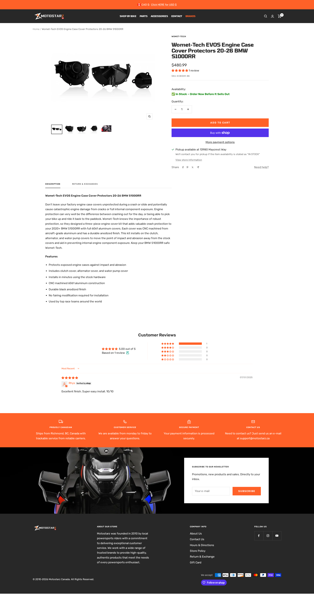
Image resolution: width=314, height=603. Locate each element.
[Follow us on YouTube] (276, 535)
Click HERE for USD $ (164, 4)
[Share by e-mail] (198, 167)
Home (36, 29)
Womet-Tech (179, 36)
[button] (180, 70)
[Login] (272, 16)
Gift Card (195, 562)
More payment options (220, 142)
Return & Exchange (202, 556)
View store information (188, 159)
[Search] (265, 16)
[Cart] (279, 16)
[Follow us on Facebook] (258, 535)
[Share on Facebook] (183, 167)
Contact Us (197, 539)
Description (52, 184)
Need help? (261, 167)
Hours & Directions (202, 545)
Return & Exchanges (85, 184)
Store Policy (197, 550)
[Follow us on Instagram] (267, 535)
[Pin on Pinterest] (187, 167)
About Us (196, 533)
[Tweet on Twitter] (192, 167)
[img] (69, 377)
